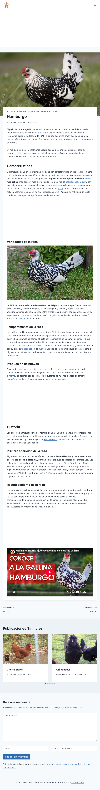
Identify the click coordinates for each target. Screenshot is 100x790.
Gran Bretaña (50, 439)
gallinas (21, 318)
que (39, 132)
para (55, 192)
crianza (78, 339)
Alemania (11, 112)
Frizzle (9, 609)
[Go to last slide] (7, 658)
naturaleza (54, 185)
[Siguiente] (93, 658)
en (36, 132)
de (16, 129)
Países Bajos (22, 112)
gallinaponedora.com (76, 182)
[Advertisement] (50, 28)
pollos (60, 188)
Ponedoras (34, 112)
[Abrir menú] (95, 5)
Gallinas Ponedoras (17, 122)
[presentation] (25, 649)
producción (29, 349)
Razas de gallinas (49, 112)
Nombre (9, 748)
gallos (54, 315)
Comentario (10, 715)
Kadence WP (77, 782)
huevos (42, 349)
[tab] (45, 683)
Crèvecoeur (63, 669)
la (27, 136)
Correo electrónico (62, 748)
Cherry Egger (15, 669)
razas (88, 178)
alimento (11, 376)
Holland (91, 609)
